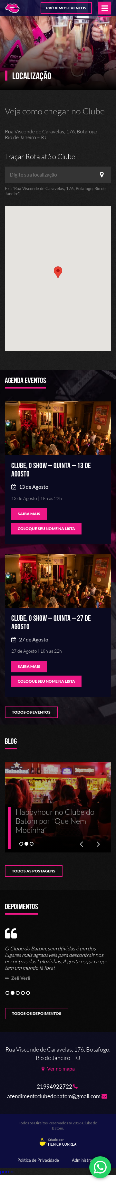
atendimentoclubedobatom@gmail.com (54, 1096)
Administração (85, 1160)
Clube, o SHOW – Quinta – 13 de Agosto (51, 470)
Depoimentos (21, 907)
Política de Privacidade (38, 1160)
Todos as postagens (33, 871)
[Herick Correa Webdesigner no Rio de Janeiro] (58, 1142)
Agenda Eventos (25, 381)
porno (7, 1171)
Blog (11, 742)
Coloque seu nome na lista (46, 528)
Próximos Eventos (66, 7)
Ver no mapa (60, 1068)
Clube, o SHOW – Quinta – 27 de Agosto (51, 622)
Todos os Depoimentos (36, 1013)
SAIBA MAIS (29, 513)
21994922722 (55, 1086)
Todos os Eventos (31, 712)
